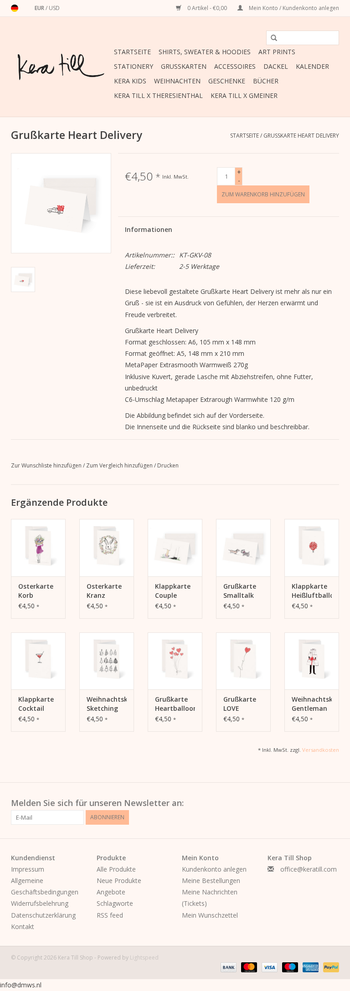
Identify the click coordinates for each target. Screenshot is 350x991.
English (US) (26, 8)
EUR (40, 8)
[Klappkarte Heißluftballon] (311, 547)
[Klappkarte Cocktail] (38, 660)
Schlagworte (115, 903)
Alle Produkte (116, 869)
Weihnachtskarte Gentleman (312, 704)
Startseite (132, 51)
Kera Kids (130, 81)
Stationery (133, 66)
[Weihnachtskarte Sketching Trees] (106, 660)
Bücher (265, 81)
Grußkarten (183, 66)
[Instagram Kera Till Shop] (331, 803)
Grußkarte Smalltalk (239, 591)
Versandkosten (320, 749)
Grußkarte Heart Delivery (301, 135)
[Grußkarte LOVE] (243, 660)
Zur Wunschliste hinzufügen (47, 465)
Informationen (148, 229)
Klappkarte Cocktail (36, 704)
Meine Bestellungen (211, 880)
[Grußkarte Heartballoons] (175, 660)
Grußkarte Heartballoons (175, 704)
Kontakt (22, 926)
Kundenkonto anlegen (214, 869)
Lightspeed (144, 957)
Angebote (111, 892)
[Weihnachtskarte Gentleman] (311, 660)
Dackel (275, 66)
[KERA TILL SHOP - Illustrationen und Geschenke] (61, 67)
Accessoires (235, 66)
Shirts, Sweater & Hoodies (205, 51)
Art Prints (276, 51)
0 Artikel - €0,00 (207, 8)
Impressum (27, 869)
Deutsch (14, 8)
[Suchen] (270, 38)
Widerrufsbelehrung (39, 903)
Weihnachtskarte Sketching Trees (107, 704)
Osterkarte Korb (35, 591)
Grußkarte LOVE (239, 704)
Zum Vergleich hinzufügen (120, 465)
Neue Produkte (119, 880)
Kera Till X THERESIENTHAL (158, 95)
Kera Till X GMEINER (244, 95)
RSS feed (110, 915)
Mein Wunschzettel (210, 915)
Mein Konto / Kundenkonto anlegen (293, 8)
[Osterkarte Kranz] (106, 547)
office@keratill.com (308, 869)
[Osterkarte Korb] (38, 547)
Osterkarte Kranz (104, 591)
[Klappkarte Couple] (175, 547)
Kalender (312, 66)
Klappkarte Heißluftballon (312, 591)
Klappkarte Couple (172, 591)
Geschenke (226, 81)
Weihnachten (177, 81)
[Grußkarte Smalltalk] (243, 547)
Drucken (168, 465)
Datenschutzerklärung (43, 915)
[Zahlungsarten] (227, 967)
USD (54, 8)
